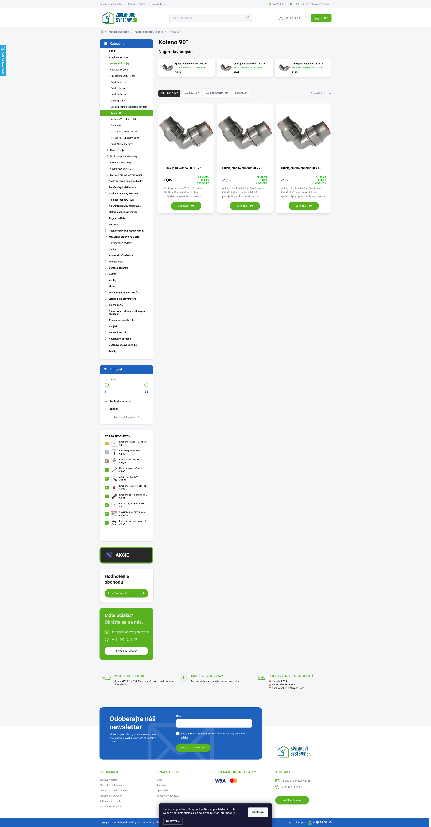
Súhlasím (258, 812)
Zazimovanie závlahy (121, 243)
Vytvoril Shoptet (297, 822)
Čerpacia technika (118, 268)
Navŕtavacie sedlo (119, 69)
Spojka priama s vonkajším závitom (129, 106)
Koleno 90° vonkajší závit (124, 119)
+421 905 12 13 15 (124, 639)
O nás (159, 780)
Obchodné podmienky (111, 785)
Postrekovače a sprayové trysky (126, 181)
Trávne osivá (116, 305)
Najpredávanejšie (217, 93)
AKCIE (112, 51)
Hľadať (247, 17)
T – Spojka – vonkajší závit (124, 131)
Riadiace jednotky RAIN (121, 199)
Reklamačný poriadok (111, 795)
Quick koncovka (119, 82)
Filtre (112, 286)
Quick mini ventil (119, 88)
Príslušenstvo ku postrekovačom (126, 230)
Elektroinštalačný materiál (123, 298)
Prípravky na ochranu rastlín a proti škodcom (127, 312)
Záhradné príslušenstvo (121, 255)
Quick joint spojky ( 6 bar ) (123, 76)
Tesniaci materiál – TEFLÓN (124, 292)
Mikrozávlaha (116, 261)
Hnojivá (113, 326)
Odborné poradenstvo (111, 4)
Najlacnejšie (169, 93)
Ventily (113, 280)
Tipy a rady (156, 4)
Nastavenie (173, 821)
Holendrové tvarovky (120, 162)
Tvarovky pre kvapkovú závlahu (126, 175)
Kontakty (161, 785)
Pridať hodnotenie (117, 593)
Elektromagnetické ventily (123, 212)
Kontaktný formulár (126, 651)
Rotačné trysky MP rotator (123, 187)
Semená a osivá (117, 332)
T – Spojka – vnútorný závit (125, 137)
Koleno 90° (116, 113)
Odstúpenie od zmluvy (111, 806)
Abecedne (241, 93)
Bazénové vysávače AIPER (123, 345)
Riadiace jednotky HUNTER (123, 193)
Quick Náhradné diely (122, 144)
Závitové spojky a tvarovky (123, 156)
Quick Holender (118, 94)
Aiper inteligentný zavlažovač (125, 206)
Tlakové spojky (117, 150)
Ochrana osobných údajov (113, 790)
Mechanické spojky (119, 63)
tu (234, 813)
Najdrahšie (192, 93)
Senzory (113, 224)
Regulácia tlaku (117, 218)
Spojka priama (118, 100)
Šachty (112, 274)
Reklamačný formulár (111, 801)
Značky (113, 351)
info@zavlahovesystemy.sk (130, 632)
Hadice (113, 249)
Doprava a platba (136, 4)
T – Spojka (116, 125)
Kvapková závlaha (118, 57)
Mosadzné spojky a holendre (124, 237)
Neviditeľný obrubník (120, 338)
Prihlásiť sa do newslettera (193, 747)
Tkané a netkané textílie (122, 320)
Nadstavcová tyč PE (120, 168)
